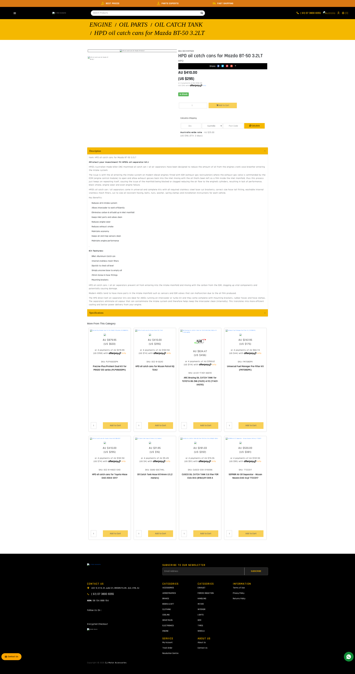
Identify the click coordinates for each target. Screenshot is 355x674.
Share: (212, 66)
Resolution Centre (170, 653)
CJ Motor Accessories (116, 662)
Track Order (167, 647)
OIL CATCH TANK (179, 24)
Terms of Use (239, 587)
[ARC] (200, 341)
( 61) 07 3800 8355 (310, 13)
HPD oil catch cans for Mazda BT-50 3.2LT (149, 32)
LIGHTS (201, 614)
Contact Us (202, 647)
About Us (202, 642)
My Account (167, 642)
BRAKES (165, 598)
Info (204, 86)
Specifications (96, 312)
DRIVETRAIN (167, 620)
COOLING (166, 614)
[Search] (201, 13)
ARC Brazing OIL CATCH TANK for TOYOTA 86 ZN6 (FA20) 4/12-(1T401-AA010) (200, 381)
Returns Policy (239, 598)
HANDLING (202, 598)
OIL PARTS (133, 24)
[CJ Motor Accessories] (59, 13)
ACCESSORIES (168, 587)
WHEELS (201, 631)
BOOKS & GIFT (168, 603)
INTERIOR (201, 609)
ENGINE (100, 24)
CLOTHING (166, 609)
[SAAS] (155, 443)
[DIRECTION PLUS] (109, 335)
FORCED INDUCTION (206, 593)
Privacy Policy (238, 593)
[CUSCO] (200, 443)
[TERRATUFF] (245, 443)
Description (95, 151)
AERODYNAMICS (169, 593)
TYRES (200, 625)
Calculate (255, 125)
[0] (346, 13)
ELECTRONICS (168, 625)
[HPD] (155, 335)
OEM (199, 620)
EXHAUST (201, 587)
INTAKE (201, 603)
